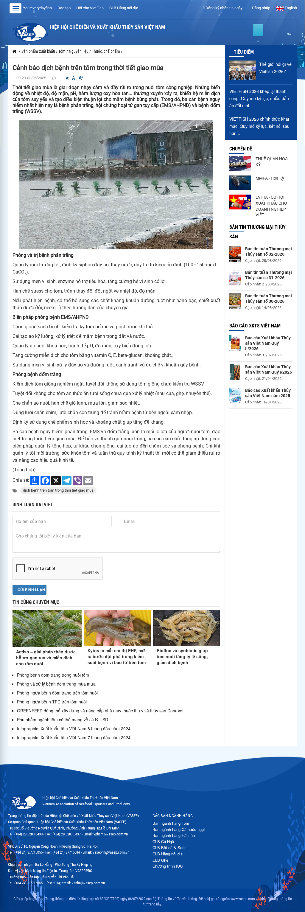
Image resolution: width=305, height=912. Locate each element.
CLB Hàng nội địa (123, 8)
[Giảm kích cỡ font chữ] (67, 78)
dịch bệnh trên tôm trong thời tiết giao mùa (58, 490)
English (290, 8)
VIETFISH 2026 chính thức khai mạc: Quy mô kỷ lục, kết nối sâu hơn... (259, 126)
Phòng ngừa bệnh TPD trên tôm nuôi (52, 702)
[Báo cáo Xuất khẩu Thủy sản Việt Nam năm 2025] (235, 395)
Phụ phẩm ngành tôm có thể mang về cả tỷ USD (62, 720)
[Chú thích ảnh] (116, 184)
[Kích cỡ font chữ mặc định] (73, 78)
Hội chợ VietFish (90, 8)
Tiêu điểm (244, 52)
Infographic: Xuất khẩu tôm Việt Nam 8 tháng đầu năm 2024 (73, 728)
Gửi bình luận (31, 589)
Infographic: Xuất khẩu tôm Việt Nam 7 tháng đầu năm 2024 (73, 737)
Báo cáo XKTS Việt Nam (255, 326)
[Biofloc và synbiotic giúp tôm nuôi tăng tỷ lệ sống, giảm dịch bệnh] (186, 628)
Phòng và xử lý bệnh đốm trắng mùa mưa (56, 684)
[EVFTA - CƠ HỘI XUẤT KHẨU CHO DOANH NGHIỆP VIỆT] (240, 202)
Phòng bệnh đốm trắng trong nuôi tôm (53, 675)
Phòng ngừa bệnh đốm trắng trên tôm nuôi (57, 693)
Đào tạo (64, 8)
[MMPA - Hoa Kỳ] (240, 182)
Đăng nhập (260, 8)
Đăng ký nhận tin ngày (223, 8)
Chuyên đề (240, 149)
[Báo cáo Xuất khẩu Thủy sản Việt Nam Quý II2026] (235, 343)
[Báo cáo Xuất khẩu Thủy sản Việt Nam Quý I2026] (235, 372)
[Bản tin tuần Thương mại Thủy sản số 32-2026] (235, 254)
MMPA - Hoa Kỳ (270, 178)
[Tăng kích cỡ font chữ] (80, 78)
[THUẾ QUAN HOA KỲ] (240, 163)
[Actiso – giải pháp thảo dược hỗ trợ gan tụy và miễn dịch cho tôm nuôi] (47, 628)
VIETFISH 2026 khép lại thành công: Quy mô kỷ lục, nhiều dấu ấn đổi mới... (259, 98)
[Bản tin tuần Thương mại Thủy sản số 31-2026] (235, 277)
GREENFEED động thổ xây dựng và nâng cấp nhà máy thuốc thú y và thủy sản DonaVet (100, 711)
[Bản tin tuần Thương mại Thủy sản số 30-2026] (235, 301)
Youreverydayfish (37, 8)
